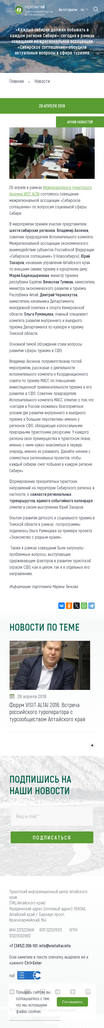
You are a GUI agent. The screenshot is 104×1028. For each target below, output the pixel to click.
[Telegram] (91, 605)
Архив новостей (80, 122)
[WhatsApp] (84, 605)
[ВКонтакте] (61, 605)
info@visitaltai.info (55, 945)
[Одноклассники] (69, 605)
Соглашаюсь (72, 1002)
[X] (76, 605)
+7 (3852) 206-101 (23, 945)
